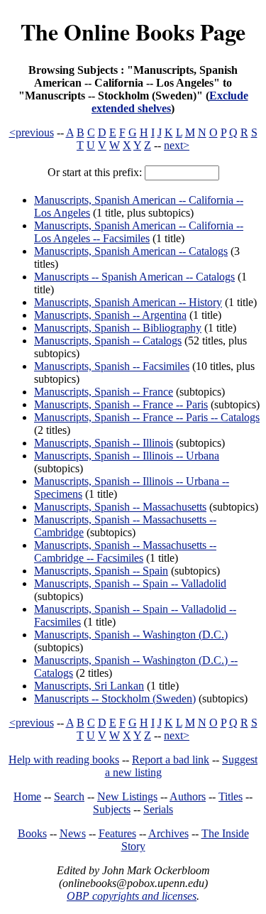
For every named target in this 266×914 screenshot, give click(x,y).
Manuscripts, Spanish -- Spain (101, 571)
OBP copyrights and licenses (131, 896)
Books (32, 833)
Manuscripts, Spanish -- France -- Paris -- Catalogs (147, 417)
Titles (230, 796)
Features (117, 833)
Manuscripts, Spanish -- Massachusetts (120, 507)
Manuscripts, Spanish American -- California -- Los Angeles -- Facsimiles (138, 231)
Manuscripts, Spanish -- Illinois (103, 443)
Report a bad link (170, 759)
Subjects (112, 809)
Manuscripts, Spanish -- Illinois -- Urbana (126, 456)
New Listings (127, 796)
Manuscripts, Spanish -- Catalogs (108, 340)
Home (27, 796)
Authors (188, 796)
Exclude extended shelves (170, 101)
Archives (168, 833)
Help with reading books (64, 759)
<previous (31, 132)
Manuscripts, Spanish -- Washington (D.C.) (131, 635)
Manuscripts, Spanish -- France (103, 392)
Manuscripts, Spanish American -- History (128, 302)
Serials (158, 809)
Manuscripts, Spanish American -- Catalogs (131, 251)
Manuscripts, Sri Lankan (89, 686)
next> (176, 145)
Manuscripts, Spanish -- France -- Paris (121, 404)
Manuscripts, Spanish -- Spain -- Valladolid (130, 583)
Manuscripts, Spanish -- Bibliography (117, 328)
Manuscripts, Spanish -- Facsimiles (111, 366)
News (73, 833)
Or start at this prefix (93, 172)
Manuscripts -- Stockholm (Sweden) (115, 698)
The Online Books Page (133, 31)
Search (69, 796)
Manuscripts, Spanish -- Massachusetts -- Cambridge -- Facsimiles (125, 551)
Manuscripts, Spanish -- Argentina (110, 315)
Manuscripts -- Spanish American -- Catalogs (134, 277)
